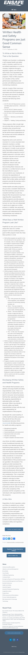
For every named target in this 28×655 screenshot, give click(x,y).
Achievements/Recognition (9, 567)
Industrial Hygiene (7, 587)
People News (6, 593)
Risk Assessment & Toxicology (10, 599)
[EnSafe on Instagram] (14, 639)
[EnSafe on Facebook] (17, 639)
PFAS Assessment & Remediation (10, 595)
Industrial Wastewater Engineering (11, 589)
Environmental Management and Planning (12, 581)
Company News (6, 577)
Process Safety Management (9, 597)
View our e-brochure (14, 632)
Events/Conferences (7, 583)
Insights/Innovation (19, 542)
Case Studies (6, 573)
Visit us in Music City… (14, 555)
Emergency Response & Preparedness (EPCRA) (14, 579)
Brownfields (5, 571)
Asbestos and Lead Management (10, 569)
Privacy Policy (21, 652)
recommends (6, 423)
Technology (5, 601)
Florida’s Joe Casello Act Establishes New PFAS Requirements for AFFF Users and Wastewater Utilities (14, 619)
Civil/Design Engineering (8, 575)
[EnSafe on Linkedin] (10, 639)
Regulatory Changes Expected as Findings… (14, 549)
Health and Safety (11, 542)
